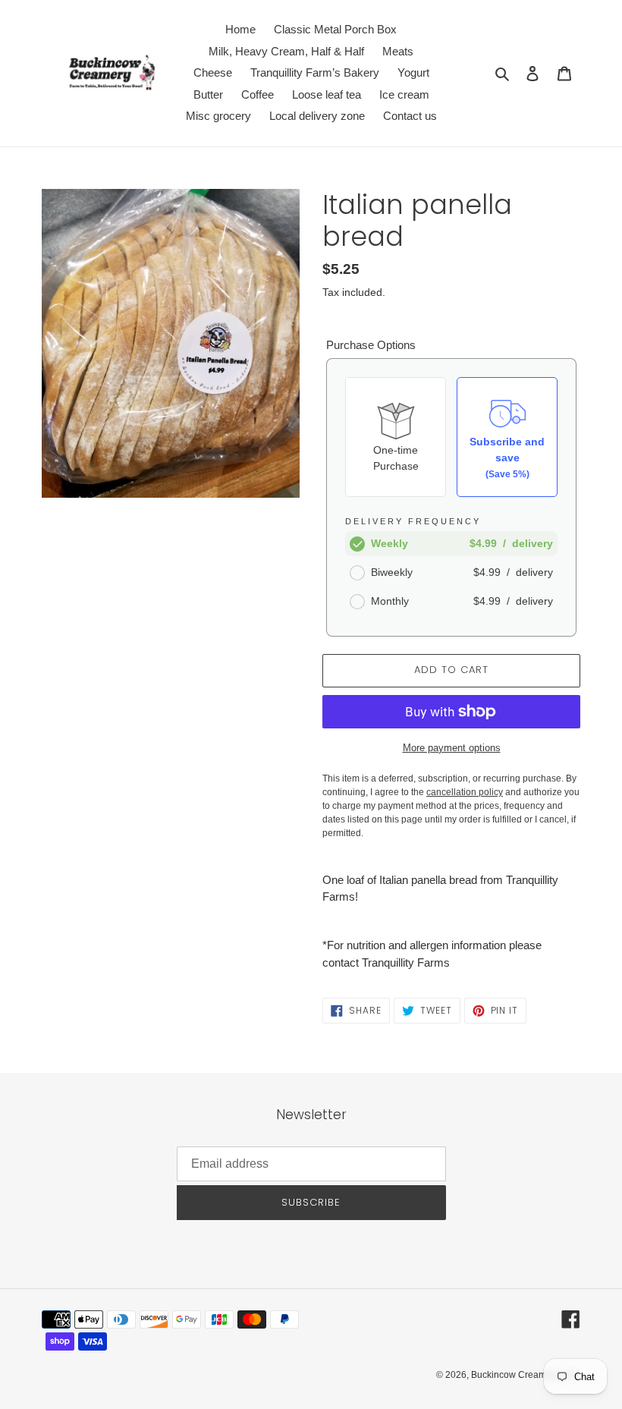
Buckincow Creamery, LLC (525, 1375)
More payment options (452, 747)
